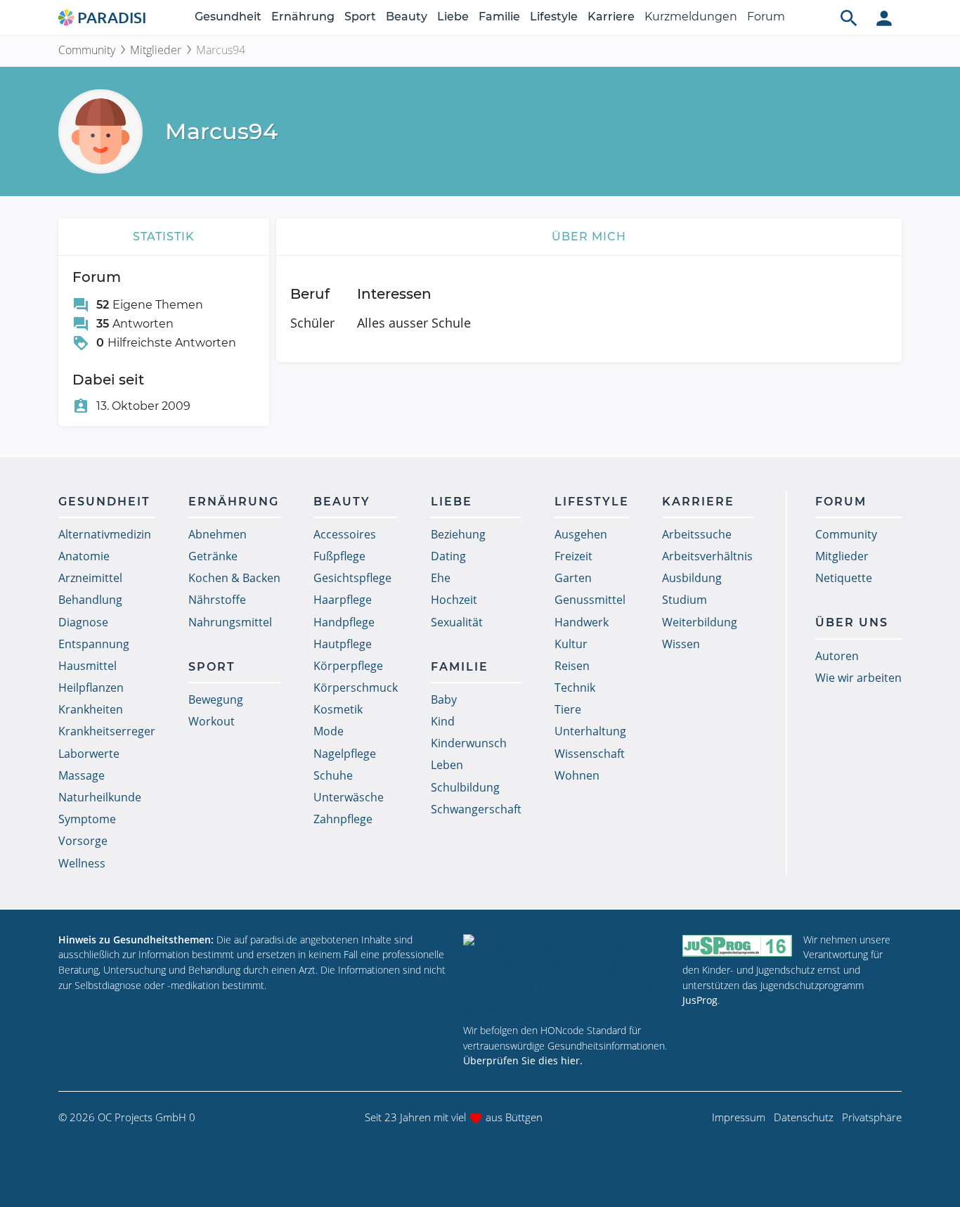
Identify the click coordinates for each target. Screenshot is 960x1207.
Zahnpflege (342, 819)
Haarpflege (342, 599)
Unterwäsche (348, 797)
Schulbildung (465, 787)
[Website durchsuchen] (849, 17)
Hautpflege (342, 644)
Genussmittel (589, 599)
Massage (81, 775)
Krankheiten (90, 709)
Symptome (87, 819)
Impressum (738, 1117)
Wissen (681, 644)
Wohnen (576, 775)
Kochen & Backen (234, 578)
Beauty (406, 16)
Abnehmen (217, 534)
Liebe (453, 16)
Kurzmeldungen (690, 16)
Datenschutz (803, 1117)
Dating (448, 556)
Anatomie (84, 556)
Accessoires (344, 534)
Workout (211, 721)
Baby (444, 699)
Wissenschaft (589, 753)
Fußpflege (339, 556)
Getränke (213, 556)
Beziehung (458, 534)
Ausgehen (580, 534)
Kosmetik (338, 709)
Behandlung (90, 599)
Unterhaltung (590, 731)
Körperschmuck (355, 687)
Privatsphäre (872, 1117)
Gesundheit (228, 16)
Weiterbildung (699, 622)
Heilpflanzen (91, 687)
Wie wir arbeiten (858, 677)
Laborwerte (88, 753)
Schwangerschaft (476, 809)
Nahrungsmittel (230, 622)
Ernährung (303, 16)
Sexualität (457, 622)
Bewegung (215, 699)
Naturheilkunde (99, 797)
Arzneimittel (90, 578)
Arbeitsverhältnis (707, 556)
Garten (573, 578)
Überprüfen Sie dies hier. (523, 1060)
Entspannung (93, 644)
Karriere (611, 16)
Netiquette (843, 578)
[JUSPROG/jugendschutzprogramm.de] (737, 945)
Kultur (571, 644)
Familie (499, 16)
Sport (360, 16)
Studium (684, 599)
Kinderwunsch (469, 743)
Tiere (567, 709)
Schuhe (333, 775)
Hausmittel (87, 665)
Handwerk (581, 622)
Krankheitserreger (106, 731)
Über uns (851, 622)
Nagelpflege (344, 753)
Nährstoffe (217, 599)
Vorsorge (83, 840)
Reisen (572, 665)
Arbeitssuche (697, 534)
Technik (574, 687)
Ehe (440, 578)
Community (86, 50)
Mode (328, 731)
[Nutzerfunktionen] (884, 17)
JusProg (700, 1000)
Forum (766, 16)
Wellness (81, 863)
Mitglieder (155, 50)
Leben (447, 765)
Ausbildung (692, 578)
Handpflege (344, 622)
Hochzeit (454, 599)
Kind (443, 721)
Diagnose (83, 622)
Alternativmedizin (104, 534)
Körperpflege (348, 665)
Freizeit (573, 556)
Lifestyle (554, 16)
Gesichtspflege (352, 578)
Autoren (837, 656)
